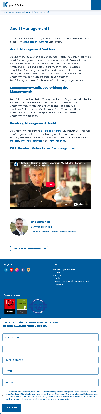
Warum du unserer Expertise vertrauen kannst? (54, 231)
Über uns (56, 275)
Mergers (14, 140)
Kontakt (56, 278)
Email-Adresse (14, 360)
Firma (8, 371)
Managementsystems (35, 41)
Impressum (57, 284)
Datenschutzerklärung (18, 399)
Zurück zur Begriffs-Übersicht (29, 248)
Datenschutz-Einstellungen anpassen (70, 281)
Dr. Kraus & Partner (51, 130)
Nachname (12, 337)
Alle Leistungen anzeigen (64, 269)
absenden (12, 407)
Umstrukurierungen (31, 140)
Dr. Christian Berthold (41, 226)
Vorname (11, 349)
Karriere (56, 272)
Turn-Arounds (57, 140)
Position (9, 382)
